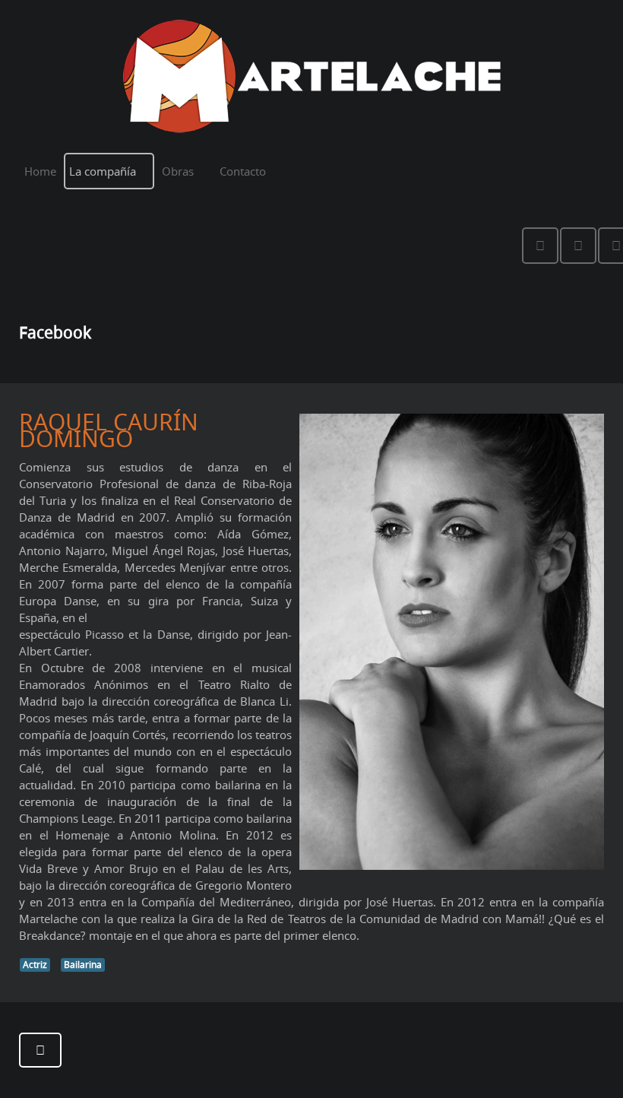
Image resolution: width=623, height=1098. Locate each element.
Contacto (243, 171)
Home (40, 171)
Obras (178, 171)
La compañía (102, 171)
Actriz (35, 964)
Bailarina (83, 964)
